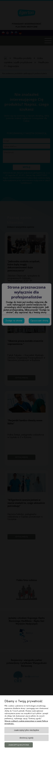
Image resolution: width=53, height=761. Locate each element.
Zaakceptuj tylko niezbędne (26, 730)
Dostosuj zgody (26, 738)
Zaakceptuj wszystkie (18, 745)
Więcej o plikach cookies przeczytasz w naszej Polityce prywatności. (26, 722)
